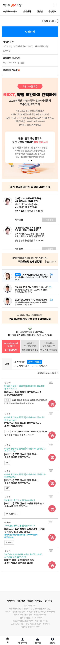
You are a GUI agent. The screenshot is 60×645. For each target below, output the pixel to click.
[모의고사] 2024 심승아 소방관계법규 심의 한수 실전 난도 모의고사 (24, 504)
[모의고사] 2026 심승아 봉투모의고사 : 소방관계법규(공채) (22, 424)
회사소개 (10, 600)
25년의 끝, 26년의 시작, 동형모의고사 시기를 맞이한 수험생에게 (32, 299)
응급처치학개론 (41, 46)
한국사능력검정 (9, 62)
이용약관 (20, 600)
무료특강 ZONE (10, 70)
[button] (28, 160)
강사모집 (48, 600)
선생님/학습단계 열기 (47, 372)
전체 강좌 (27, 11)
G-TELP (21, 62)
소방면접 (6, 50)
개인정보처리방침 (34, 600)
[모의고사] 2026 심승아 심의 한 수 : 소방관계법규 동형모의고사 (21, 455)
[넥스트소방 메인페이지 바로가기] (12, 5)
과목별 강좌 (8, 41)
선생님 (39, 11)
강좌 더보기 (49, 21)
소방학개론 (7, 46)
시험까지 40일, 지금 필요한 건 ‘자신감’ (31, 287)
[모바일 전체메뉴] (55, 5)
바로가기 (49, 219)
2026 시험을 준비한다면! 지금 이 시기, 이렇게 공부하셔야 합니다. (35, 274)
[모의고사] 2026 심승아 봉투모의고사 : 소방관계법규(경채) (22, 393)
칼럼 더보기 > (51, 261)
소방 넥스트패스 (10, 11)
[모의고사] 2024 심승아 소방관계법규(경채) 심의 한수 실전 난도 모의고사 (24, 530)
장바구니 (52, 403)
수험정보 (52, 11)
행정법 (30, 46)
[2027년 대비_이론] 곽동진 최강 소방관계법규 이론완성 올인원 (19, 561)
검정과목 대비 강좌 (11, 58)
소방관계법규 (20, 46)
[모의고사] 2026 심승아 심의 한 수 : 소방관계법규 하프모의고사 (21, 481)
